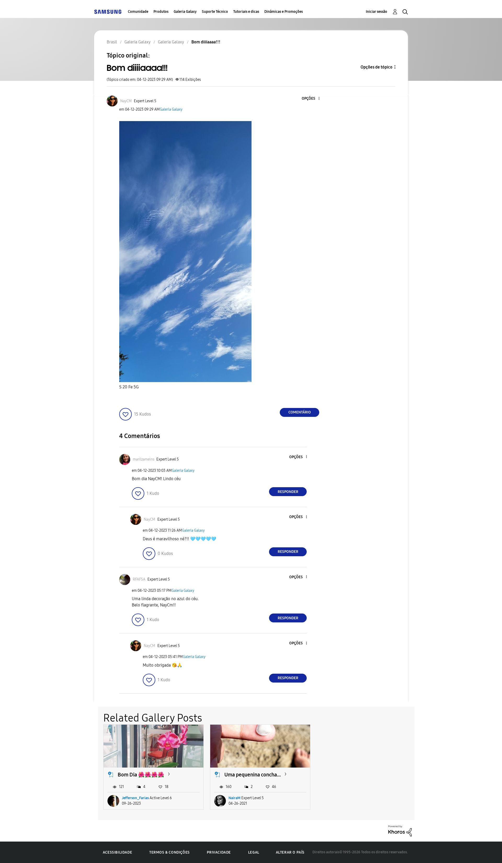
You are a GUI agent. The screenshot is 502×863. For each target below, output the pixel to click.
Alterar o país (290, 852)
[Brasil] (107, 11)
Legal (253, 852)
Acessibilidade (117, 852)
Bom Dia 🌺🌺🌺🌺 (141, 774)
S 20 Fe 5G (129, 386)
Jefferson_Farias (135, 798)
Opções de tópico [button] (376, 67)
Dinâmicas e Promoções (283, 11)
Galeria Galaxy (185, 11)
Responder (288, 492)
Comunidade (138, 11)
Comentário (299, 412)
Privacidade (219, 852)
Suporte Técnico (215, 11)
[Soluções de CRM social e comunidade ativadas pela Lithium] (400, 830)
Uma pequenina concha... (252, 774)
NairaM (235, 798)
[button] (310, 98)
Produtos (160, 11)
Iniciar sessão (376, 11)
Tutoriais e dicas (246, 11)
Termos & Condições (169, 852)
